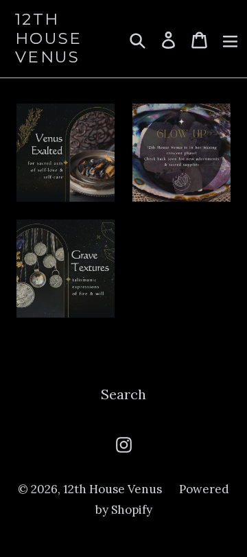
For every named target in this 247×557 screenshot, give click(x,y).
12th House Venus (48, 38)
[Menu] (230, 38)
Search (123, 394)
